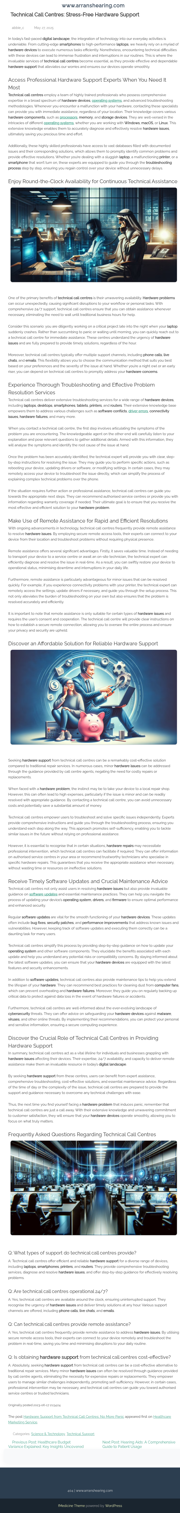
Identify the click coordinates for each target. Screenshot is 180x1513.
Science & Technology (48, 1434)
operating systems (107, 100)
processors (68, 117)
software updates (43, 894)
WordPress (113, 1506)
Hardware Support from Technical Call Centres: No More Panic (73, 1417)
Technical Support (80, 1434)
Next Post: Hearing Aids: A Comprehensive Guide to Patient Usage (138, 1444)
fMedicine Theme (71, 1506)
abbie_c (18, 28)
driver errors (138, 411)
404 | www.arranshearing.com (90, 1490)
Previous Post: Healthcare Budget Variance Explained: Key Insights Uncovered (46, 1444)
